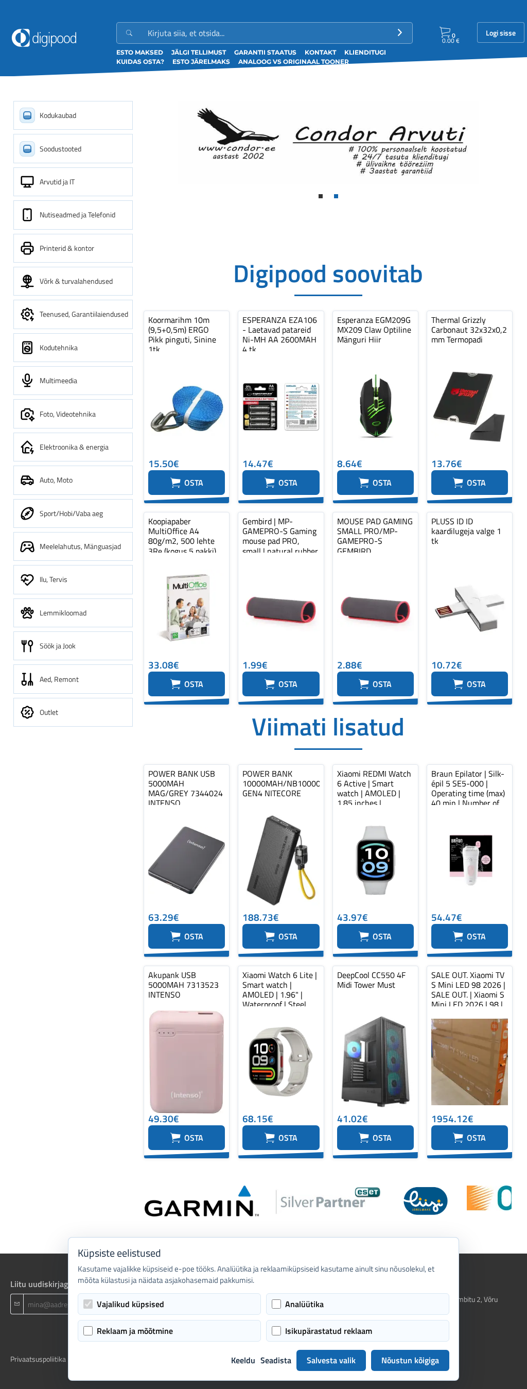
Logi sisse (501, 33)
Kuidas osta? (140, 61)
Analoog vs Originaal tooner (293, 61)
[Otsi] (400, 33)
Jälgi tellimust (198, 52)
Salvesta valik (331, 1360)
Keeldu (243, 1360)
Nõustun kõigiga (410, 1360)
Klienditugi (365, 52)
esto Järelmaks (201, 61)
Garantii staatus (265, 52)
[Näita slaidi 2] (336, 196)
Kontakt (320, 52)
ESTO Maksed (139, 52)
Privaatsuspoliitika (38, 1358)
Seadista (275, 1360)
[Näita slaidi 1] (320, 196)
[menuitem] (73, 115)
